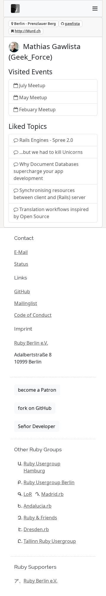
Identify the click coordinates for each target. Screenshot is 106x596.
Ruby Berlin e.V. (31, 343)
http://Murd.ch (28, 30)
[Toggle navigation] (94, 8)
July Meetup (32, 85)
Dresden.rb (36, 529)
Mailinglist (25, 303)
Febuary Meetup (37, 109)
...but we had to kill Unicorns (51, 152)
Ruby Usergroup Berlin (49, 482)
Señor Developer (36, 426)
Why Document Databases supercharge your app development (46, 171)
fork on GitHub (35, 408)
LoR (28, 494)
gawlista (72, 23)
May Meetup (33, 97)
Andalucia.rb (38, 506)
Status (21, 264)
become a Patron (37, 390)
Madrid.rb (52, 494)
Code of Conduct (33, 315)
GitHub (22, 291)
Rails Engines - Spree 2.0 (46, 140)
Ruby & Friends (40, 517)
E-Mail (21, 252)
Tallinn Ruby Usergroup (50, 541)
